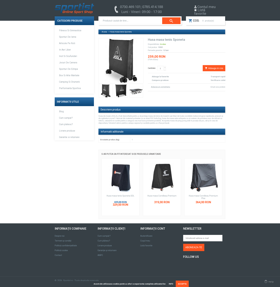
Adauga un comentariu (160, 87)
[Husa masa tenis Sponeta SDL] (120, 177)
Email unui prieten (218, 87)
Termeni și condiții (63, 241)
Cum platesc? (66, 124)
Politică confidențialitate (66, 246)
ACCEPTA (182, 284)
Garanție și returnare (107, 250)
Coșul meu (145, 241)
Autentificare (146, 236)
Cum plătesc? (104, 241)
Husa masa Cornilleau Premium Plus (203, 197)
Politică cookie (61, 250)
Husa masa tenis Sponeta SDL (120, 196)
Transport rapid (218, 76)
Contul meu (206, 7)
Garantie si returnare (69, 137)
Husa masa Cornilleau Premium (161, 196)
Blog (61, 111)
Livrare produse (67, 130)
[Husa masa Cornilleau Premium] (162, 177)
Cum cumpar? (66, 117)
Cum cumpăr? (104, 236)
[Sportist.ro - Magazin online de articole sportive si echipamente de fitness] (74, 9)
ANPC (100, 255)
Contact (58, 255)
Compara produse (160, 80)
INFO (171, 284)
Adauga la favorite (160, 76)
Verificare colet (218, 80)
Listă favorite (200, 11)
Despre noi (59, 236)
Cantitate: (152, 68)
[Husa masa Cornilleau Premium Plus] (203, 177)
